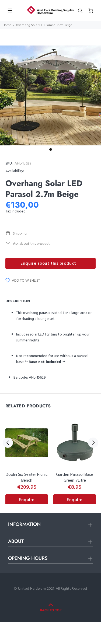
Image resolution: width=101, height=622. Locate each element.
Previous (8, 443)
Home (7, 25)
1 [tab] (50, 149)
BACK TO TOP (50, 610)
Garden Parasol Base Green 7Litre (74, 477)
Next (93, 443)
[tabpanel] (50, 95)
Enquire (26, 500)
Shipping (20, 233)
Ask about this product (31, 244)
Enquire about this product (48, 263)
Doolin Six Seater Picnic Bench (27, 477)
